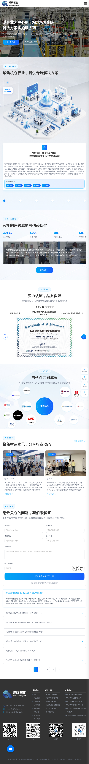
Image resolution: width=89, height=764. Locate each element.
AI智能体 (69, 712)
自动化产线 (50, 712)
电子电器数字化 (51, 708)
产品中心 (37, 701)
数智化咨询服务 (51, 694)
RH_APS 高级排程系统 (73, 698)
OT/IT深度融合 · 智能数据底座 (76, 715)
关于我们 (37, 719)
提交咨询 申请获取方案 (44, 576)
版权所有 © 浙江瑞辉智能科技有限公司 (21, 759)
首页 (35, 694)
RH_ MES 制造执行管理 (74, 701)
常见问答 (37, 712)
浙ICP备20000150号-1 (43, 759)
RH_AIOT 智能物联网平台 (75, 705)
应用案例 (37, 705)
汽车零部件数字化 (52, 698)
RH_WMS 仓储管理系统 (74, 694)
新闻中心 (37, 715)
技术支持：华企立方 (59, 759)
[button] (4, 201)
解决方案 (37, 698)
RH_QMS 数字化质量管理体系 (76, 708)
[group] (23, 473)
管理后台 (78, 759)
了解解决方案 (32, 42)
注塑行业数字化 (51, 701)
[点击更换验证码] (77, 568)
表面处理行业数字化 (53, 705)
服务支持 (37, 708)
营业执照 (70, 759)
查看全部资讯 (79, 441)
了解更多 (43, 270)
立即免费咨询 (10, 42)
